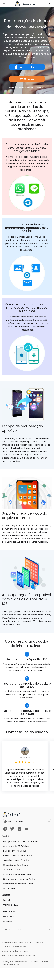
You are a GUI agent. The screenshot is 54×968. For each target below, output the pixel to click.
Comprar (29, 79)
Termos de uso (19, 946)
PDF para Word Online (14, 850)
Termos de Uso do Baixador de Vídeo (19, 955)
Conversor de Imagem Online (18, 883)
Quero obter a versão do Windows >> (27, 87)
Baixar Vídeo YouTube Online (18, 855)
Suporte (7, 900)
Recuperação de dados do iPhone (20, 841)
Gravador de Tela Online (15, 864)
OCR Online (9, 888)
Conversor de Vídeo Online (17, 874)
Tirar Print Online (11, 869)
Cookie (28, 942)
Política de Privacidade (12, 942)
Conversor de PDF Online (16, 846)
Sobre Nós (8, 916)
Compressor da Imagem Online (19, 879)
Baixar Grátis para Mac (29, 67)
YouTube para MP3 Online (16, 860)
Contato (7, 921)
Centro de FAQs (11, 904)
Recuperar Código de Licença (15, 951)
